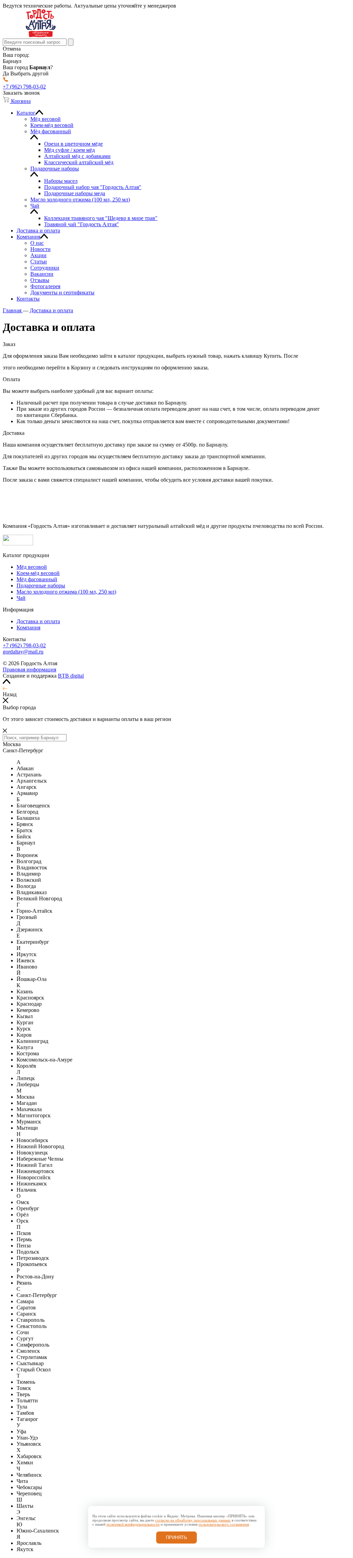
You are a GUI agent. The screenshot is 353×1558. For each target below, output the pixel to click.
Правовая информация (29, 669)
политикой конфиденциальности (133, 1524)
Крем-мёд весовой (38, 573)
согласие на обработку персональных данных (193, 1520)
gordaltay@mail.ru (23, 652)
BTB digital (71, 676)
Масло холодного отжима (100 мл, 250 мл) (66, 592)
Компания (28, 627)
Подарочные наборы (41, 585)
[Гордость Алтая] (41, 35)
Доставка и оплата (38, 621)
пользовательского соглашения (224, 1524)
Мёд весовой (32, 567)
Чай (21, 598)
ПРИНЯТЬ (176, 1537)
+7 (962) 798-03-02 (24, 645)
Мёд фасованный (37, 579)
